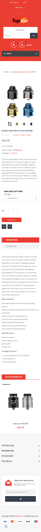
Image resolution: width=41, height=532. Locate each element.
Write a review (26, 135)
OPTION (7, 195)
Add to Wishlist (4, 226)
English (15, 2)
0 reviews (16, 135)
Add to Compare (10, 226)
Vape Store (19, 516)
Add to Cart (12, 220)
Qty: (3, 211)
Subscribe (20, 499)
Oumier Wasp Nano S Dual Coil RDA (23, 72)
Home (6, 72)
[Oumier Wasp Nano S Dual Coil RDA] (9, 124)
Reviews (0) (11, 246)
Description (11, 240)
